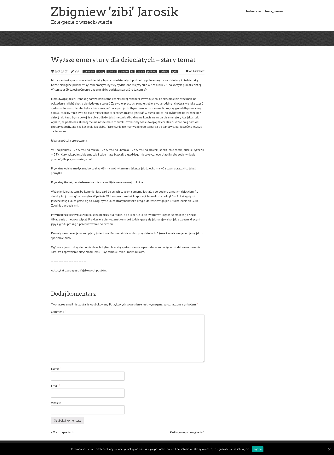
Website (56, 403)
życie (174, 71)
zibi (77, 71)
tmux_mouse (274, 11)
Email (55, 386)
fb (132, 71)
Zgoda (258, 449)
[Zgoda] (329, 449)
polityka (151, 71)
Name (56, 369)
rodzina (164, 71)
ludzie (140, 71)
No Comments (196, 71)
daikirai (111, 71)
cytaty (100, 71)
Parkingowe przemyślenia (186, 432)
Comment (58, 312)
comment (89, 71)
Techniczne (253, 11)
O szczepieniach (62, 432)
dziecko (123, 71)
